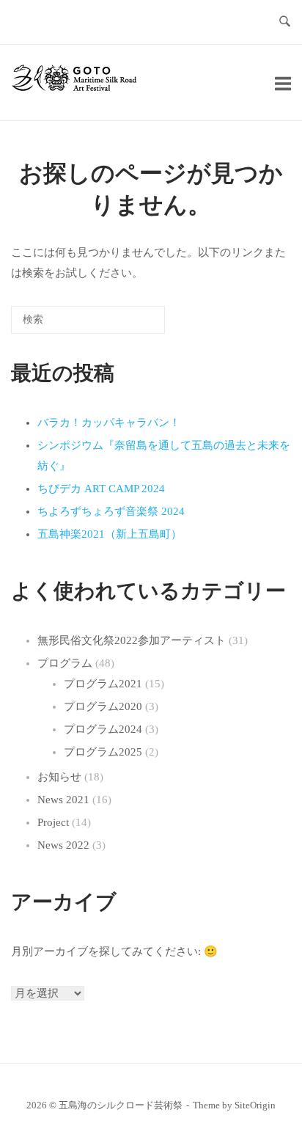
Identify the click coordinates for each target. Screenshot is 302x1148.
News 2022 (63, 845)
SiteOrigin (255, 1105)
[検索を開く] (285, 22)
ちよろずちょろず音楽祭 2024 (111, 511)
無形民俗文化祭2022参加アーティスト (131, 640)
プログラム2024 (103, 729)
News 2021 (63, 799)
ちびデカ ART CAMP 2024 (101, 488)
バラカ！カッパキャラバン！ (108, 422)
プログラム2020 (103, 706)
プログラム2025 (103, 752)
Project (53, 822)
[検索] (132, 324)
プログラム (64, 663)
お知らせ (59, 777)
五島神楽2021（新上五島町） (109, 534)
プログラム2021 (103, 684)
